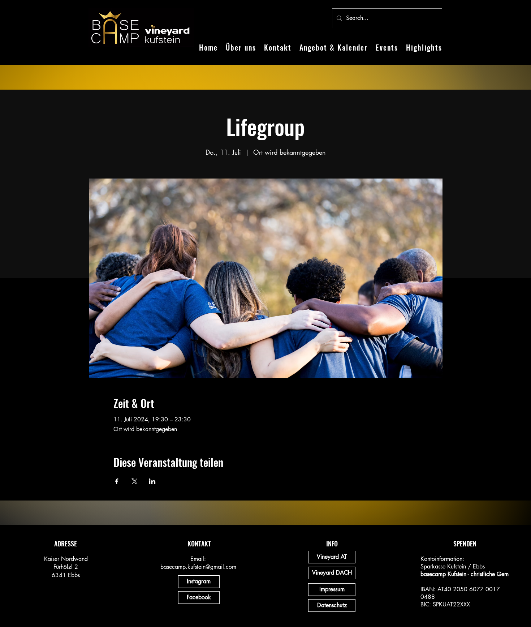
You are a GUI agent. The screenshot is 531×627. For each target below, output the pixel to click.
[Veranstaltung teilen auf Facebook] (116, 481)
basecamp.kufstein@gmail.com (198, 567)
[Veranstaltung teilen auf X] (134, 481)
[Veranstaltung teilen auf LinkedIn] (152, 481)
